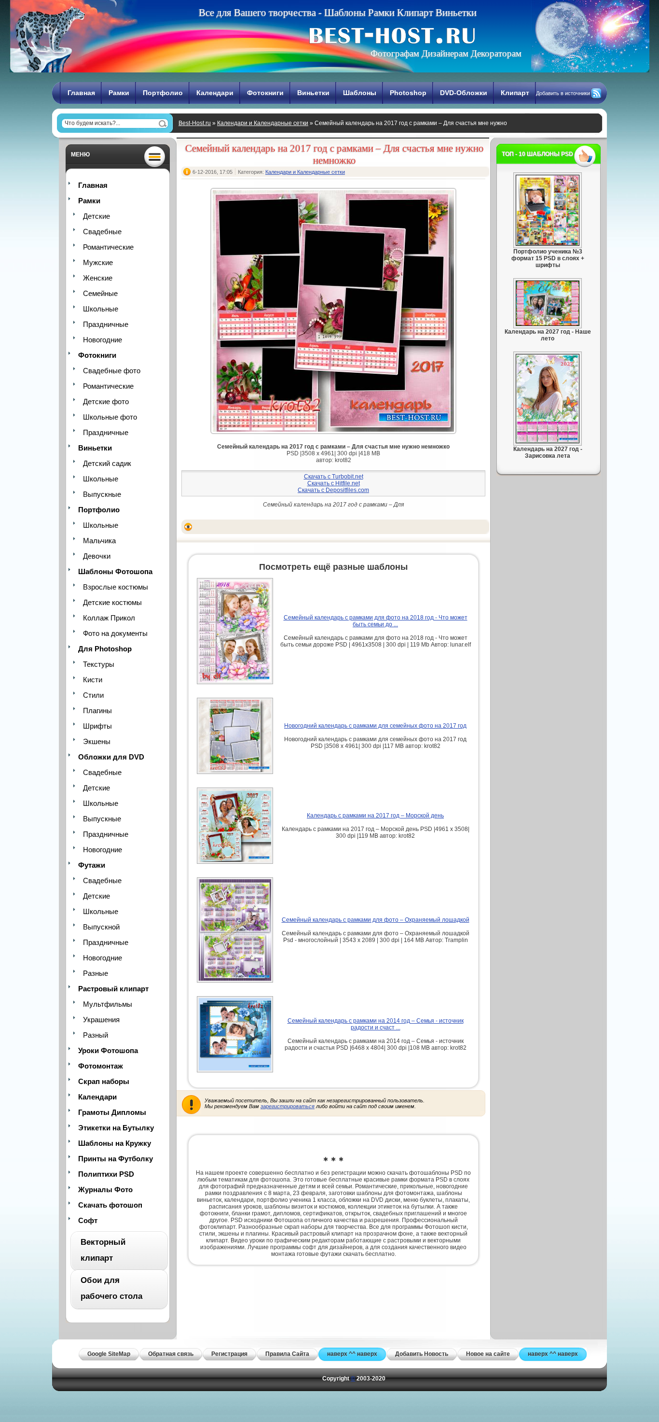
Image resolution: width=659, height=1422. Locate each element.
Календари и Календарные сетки (262, 123)
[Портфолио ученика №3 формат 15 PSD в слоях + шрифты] (547, 243)
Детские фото (106, 401)
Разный (95, 1035)
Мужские (98, 262)
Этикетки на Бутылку (116, 1128)
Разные (95, 973)
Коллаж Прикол (109, 618)
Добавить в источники (563, 93)
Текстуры (98, 664)
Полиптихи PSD (106, 1174)
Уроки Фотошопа (108, 1050)
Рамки (119, 93)
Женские (97, 278)
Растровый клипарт (113, 989)
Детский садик (107, 463)
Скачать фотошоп (110, 1205)
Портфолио (163, 93)
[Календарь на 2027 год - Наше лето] (547, 324)
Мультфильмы (107, 1004)
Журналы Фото (105, 1189)
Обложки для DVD (111, 757)
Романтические (108, 247)
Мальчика (99, 540)
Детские (96, 216)
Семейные (100, 293)
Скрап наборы (103, 1081)
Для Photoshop (105, 649)
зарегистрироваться (288, 1106)
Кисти (92, 680)
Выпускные (102, 494)
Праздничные (105, 324)
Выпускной (101, 927)
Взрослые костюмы (115, 587)
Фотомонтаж (100, 1066)
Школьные (100, 309)
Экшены (96, 741)
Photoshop (408, 93)
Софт (87, 1220)
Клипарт (515, 93)
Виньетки (313, 93)
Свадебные (102, 231)
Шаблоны (359, 93)
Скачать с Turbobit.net (333, 476)
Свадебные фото (111, 370)
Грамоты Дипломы (112, 1112)
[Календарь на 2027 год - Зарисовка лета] (547, 441)
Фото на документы (115, 633)
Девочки (96, 556)
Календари (214, 93)
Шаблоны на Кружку (114, 1143)
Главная (81, 93)
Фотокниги (265, 93)
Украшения (101, 1019)
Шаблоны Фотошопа (115, 571)
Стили (93, 695)
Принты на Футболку (115, 1158)
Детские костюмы (112, 602)
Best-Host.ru (194, 123)
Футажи (91, 865)
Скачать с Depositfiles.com (333, 490)
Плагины (97, 710)
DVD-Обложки (463, 93)
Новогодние (102, 340)
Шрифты (97, 726)
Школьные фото (110, 417)
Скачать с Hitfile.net (333, 483)
